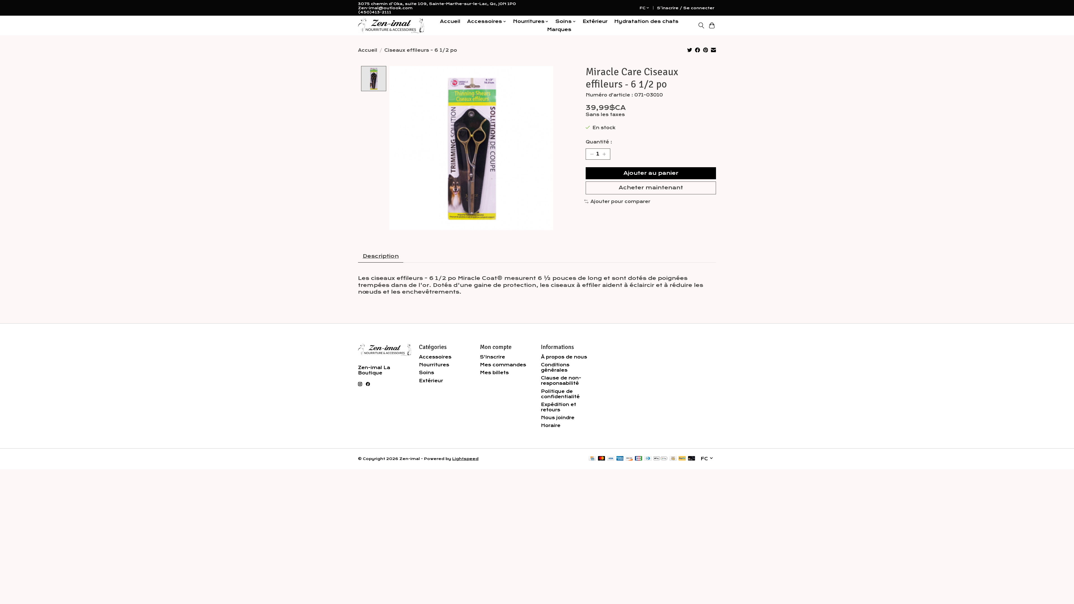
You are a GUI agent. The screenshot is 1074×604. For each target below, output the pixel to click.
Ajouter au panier (650, 173)
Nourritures (434, 364)
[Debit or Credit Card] (691, 458)
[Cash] (673, 458)
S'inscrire (492, 357)
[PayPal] (682, 458)
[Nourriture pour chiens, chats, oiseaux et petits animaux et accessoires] (391, 25)
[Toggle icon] (701, 25)
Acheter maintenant (651, 188)
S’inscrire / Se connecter (685, 8)
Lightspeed (465, 459)
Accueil (450, 21)
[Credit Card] (592, 458)
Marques (559, 29)
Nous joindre (557, 417)
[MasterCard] (601, 458)
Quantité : (599, 142)
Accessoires (435, 357)
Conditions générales (555, 367)
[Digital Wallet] (660, 458)
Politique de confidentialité (560, 394)
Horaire (550, 425)
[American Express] (620, 458)
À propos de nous (564, 357)
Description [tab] (381, 256)
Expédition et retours (558, 407)
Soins (426, 372)
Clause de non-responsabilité (561, 380)
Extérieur (595, 21)
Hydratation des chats (646, 21)
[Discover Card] (629, 458)
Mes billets (494, 372)
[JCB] (638, 458)
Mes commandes (503, 364)
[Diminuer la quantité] (592, 154)
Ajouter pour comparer (620, 201)
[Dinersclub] (647, 458)
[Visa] (610, 458)
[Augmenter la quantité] (604, 154)
